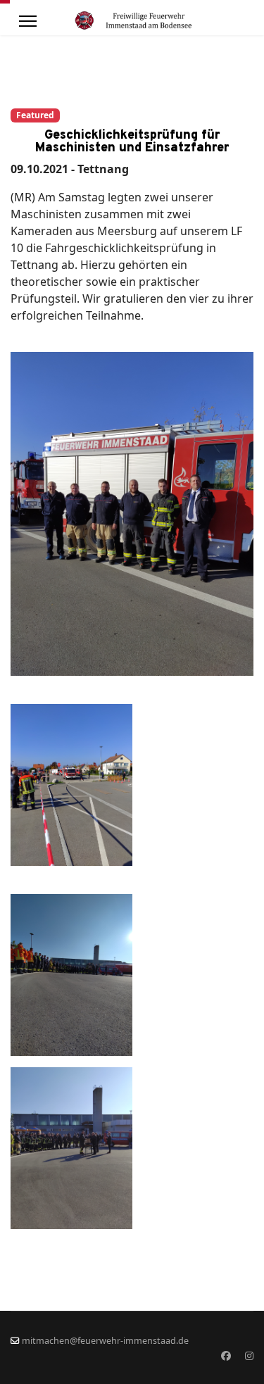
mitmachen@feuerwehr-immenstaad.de (105, 1341)
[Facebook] (226, 1355)
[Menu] (28, 21)
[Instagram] (249, 1355)
